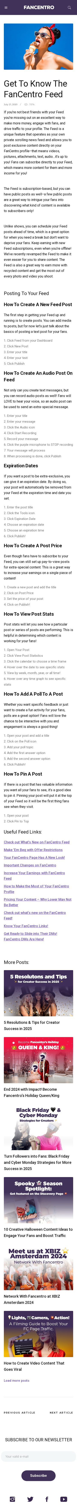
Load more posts (16, 1381)
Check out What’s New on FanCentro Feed (37, 842)
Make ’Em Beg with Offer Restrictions (33, 850)
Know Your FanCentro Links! (26, 926)
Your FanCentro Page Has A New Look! (34, 858)
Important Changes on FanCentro (30, 865)
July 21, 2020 (10, 104)
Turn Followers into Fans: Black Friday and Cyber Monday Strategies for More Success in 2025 (37, 1162)
